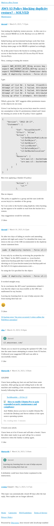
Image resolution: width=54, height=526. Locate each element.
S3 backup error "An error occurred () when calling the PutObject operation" (22, 318)
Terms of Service (40, 513)
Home (3, 513)
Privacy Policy (7, 517)
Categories (12, 513)
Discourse (15, 523)
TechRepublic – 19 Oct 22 (17, 397)
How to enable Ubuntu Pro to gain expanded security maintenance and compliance (21, 404)
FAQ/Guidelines (25, 513)
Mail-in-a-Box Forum (9, 3)
